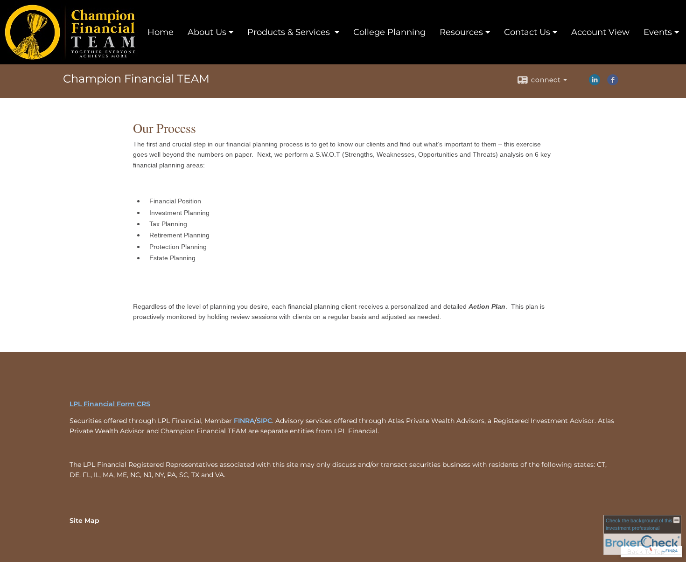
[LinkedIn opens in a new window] (594, 83)
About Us (207, 32)
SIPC (264, 420)
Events (658, 32)
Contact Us (527, 32)
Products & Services (289, 32)
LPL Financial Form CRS (110, 404)
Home (160, 32)
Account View (600, 32)
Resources (461, 32)
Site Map (84, 520)
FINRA (244, 420)
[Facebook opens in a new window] (612, 83)
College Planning (389, 32)
